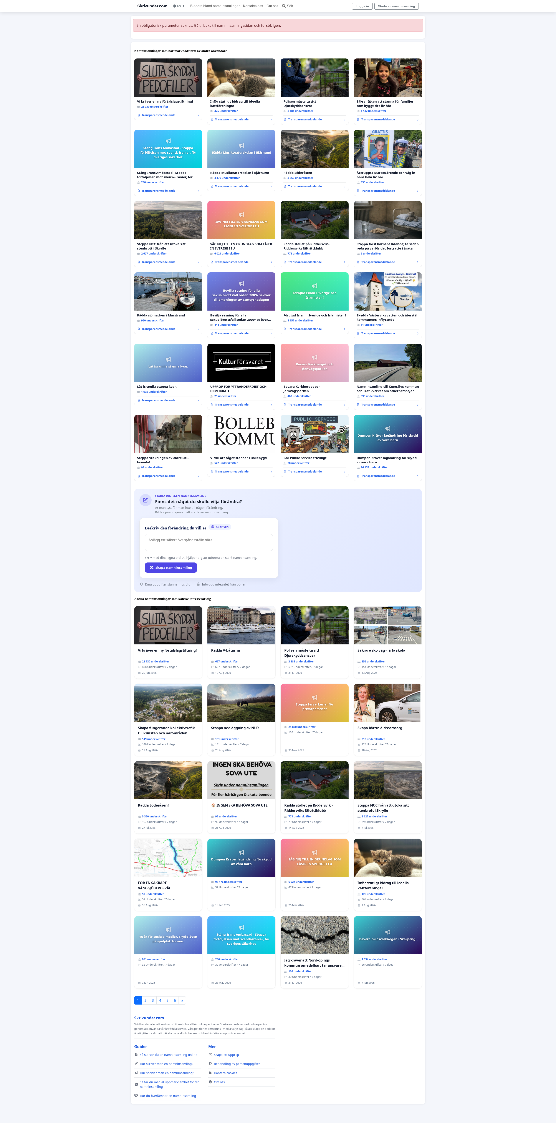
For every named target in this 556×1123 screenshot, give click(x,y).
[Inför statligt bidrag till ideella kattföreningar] (241, 91)
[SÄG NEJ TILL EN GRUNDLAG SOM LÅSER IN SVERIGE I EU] (241, 234)
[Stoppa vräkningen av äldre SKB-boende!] (168, 448)
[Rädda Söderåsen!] (315, 160)
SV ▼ (181, 6)
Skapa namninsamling (174, 567)
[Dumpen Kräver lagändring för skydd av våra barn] (388, 448)
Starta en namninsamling (396, 6)
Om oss (272, 6)
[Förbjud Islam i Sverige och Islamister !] (315, 303)
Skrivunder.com (152, 6)
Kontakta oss (253, 6)
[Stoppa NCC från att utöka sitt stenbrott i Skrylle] (168, 234)
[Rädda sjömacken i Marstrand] (168, 303)
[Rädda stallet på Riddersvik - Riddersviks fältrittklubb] (315, 234)
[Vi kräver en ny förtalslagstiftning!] (168, 89)
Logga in (362, 6)
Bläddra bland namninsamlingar (215, 6)
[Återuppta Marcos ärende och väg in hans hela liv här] (388, 163)
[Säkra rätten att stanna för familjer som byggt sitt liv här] (388, 91)
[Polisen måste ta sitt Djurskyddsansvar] (315, 91)
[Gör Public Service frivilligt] (315, 446)
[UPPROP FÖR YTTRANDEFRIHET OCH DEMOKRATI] (241, 377)
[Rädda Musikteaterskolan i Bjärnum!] (241, 160)
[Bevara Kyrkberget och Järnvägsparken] (315, 377)
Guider (140, 1046)
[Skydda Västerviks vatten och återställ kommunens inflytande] (388, 305)
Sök (290, 6)
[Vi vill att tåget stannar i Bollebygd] (241, 446)
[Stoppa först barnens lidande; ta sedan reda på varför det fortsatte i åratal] (388, 234)
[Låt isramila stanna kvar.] (168, 374)
